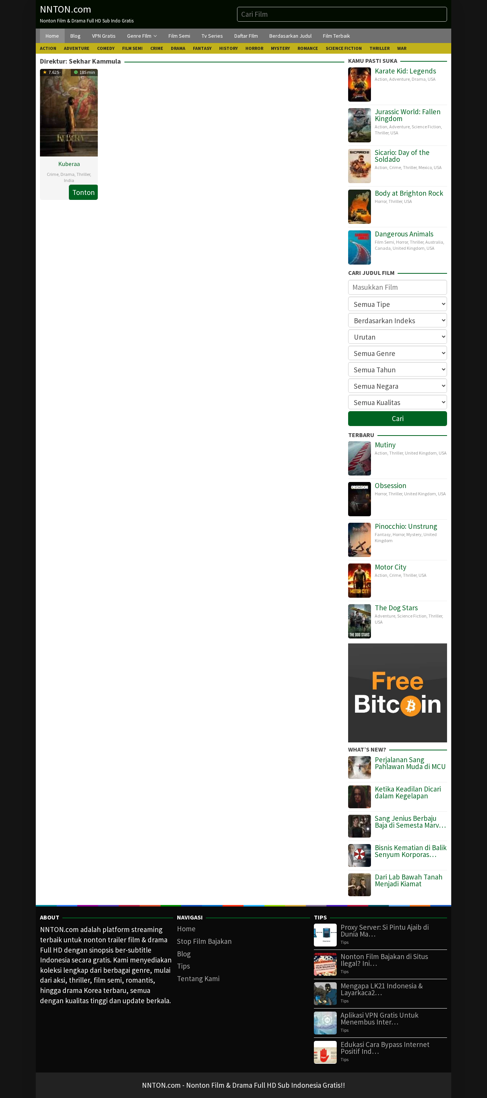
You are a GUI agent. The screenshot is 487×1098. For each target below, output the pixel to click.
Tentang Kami (198, 978)
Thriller (83, 174)
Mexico (425, 167)
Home (186, 928)
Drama (67, 174)
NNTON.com (65, 9)
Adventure (399, 79)
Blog (184, 953)
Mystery (414, 534)
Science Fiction (426, 126)
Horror (381, 201)
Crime (53, 174)
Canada (383, 248)
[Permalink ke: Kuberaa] (69, 111)
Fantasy (383, 534)
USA (432, 79)
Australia (434, 242)
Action (381, 79)
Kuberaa (69, 164)
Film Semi (384, 242)
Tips (183, 965)
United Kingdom (409, 248)
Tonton (83, 192)
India (69, 180)
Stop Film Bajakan (204, 941)
